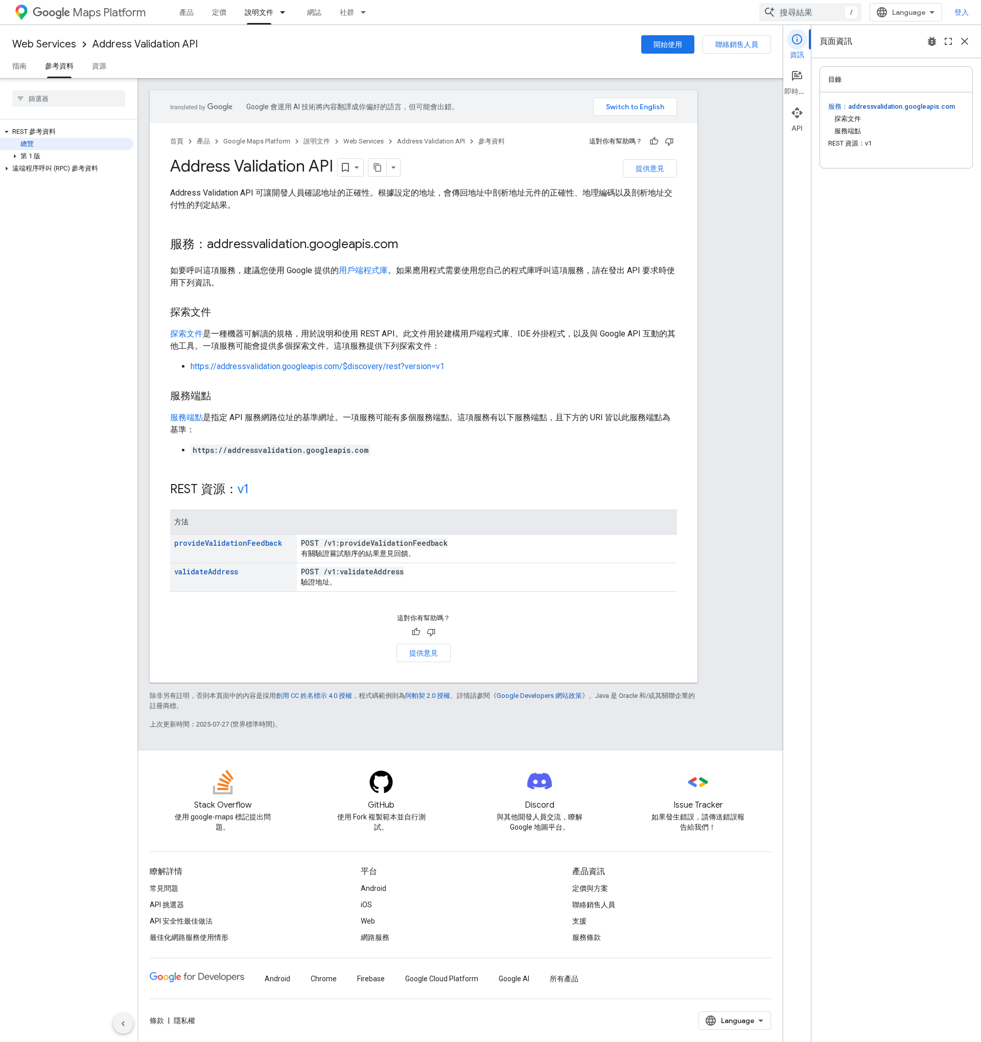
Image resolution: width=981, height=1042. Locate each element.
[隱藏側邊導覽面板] (123, 1023)
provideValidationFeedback (228, 543)
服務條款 (586, 937)
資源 (99, 65)
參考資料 (59, 65)
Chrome (324, 979)
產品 (186, 12)
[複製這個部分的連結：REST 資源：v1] (259, 490)
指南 (19, 65)
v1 (243, 489)
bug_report (932, 41)
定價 (219, 12)
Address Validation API (145, 44)
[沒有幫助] (669, 141)
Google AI (514, 979)
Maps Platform (109, 12)
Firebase (371, 979)
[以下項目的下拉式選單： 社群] (366, 12)
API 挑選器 (167, 905)
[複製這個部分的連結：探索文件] (221, 313)
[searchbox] (68, 98)
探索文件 (186, 333)
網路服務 (375, 937)
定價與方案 (590, 888)
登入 (961, 12)
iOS (366, 905)
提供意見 (650, 168)
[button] (66, 132)
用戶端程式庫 (363, 270)
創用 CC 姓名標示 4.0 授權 (314, 695)
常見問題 (164, 888)
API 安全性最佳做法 (181, 921)
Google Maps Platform (256, 141)
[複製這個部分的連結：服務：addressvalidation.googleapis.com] (408, 245)
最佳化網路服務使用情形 (189, 937)
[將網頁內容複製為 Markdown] (377, 167)
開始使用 (667, 44)
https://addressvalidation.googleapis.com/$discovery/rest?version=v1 (318, 366)
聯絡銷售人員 (736, 44)
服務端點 (186, 417)
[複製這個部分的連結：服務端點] (221, 397)
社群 (347, 12)
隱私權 (184, 1020)
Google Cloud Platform (441, 979)
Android (373, 888)
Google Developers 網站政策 (539, 695)
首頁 (176, 141)
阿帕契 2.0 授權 (427, 695)
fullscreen (948, 41)
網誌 (314, 12)
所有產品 (564, 979)
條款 (157, 1020)
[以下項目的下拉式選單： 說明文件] (285, 12)
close (965, 41)
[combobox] (810, 12)
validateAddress (206, 571)
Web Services (44, 44)
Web (368, 921)
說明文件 (259, 12)
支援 (579, 921)
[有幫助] (654, 141)
